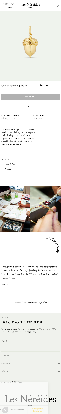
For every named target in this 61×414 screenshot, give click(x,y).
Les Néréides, (20, 302)
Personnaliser (30, 410)
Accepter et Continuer (50, 409)
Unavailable (30, 97)
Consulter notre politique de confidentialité (19, 399)
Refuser (10, 410)
